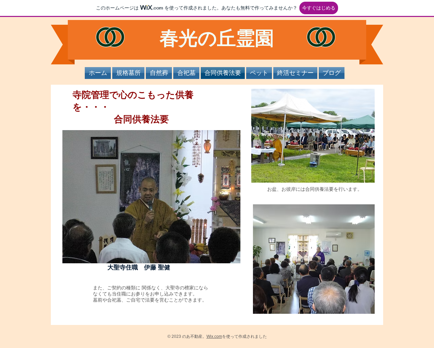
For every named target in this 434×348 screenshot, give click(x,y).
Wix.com (214, 336)
